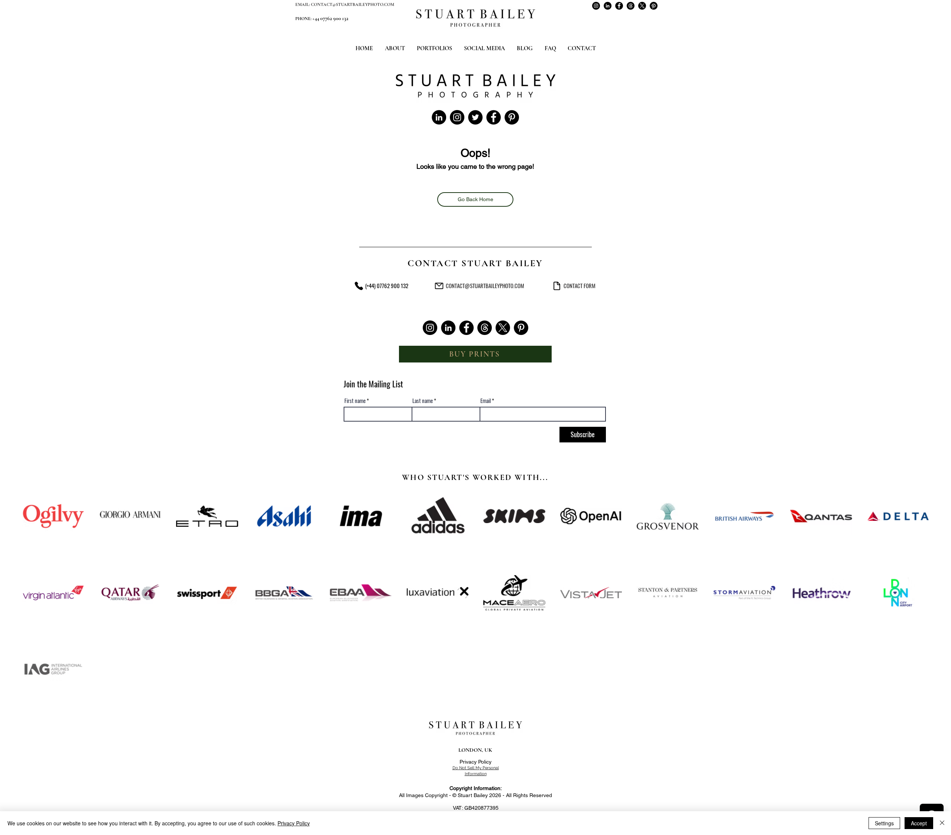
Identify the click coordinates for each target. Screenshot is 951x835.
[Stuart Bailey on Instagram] (596, 6)
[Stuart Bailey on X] (642, 6)
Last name (422, 400)
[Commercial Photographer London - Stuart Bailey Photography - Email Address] (439, 286)
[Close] (942, 823)
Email (485, 400)
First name (355, 400)
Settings (884, 823)
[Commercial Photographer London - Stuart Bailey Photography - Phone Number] (358, 285)
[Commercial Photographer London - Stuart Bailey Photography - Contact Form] (557, 286)
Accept (919, 823)
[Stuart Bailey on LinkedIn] (607, 6)
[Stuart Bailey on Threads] (630, 6)
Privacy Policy (475, 762)
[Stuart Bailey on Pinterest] (654, 6)
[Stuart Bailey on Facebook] (619, 6)
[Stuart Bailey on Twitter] (475, 117)
